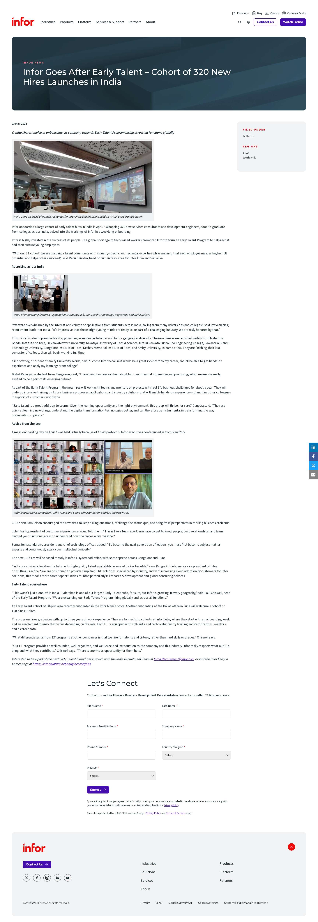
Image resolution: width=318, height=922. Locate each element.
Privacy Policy (171, 805)
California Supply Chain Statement (246, 903)
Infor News (33, 63)
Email (313, 474)
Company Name (172, 726)
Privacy (145, 903)
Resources (243, 13)
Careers (274, 13)
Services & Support (110, 22)
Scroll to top (291, 847)
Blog (259, 13)
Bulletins (249, 136)
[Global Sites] (248, 22)
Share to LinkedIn (313, 447)
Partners (134, 22)
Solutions (148, 872)
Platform (84, 22)
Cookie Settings (208, 903)
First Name (94, 706)
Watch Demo (293, 22)
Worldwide (249, 158)
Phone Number (96, 747)
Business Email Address (101, 726)
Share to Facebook (313, 456)
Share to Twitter (313, 465)
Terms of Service (175, 813)
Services (147, 880)
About (150, 22)
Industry (92, 768)
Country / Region (172, 747)
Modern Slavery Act (180, 903)
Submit (95, 789)
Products (67, 22)
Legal (159, 903)
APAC (246, 153)
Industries (47, 22)
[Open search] (239, 22)
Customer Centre (296, 13)
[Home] (23, 21)
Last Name (169, 706)
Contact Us (265, 22)
